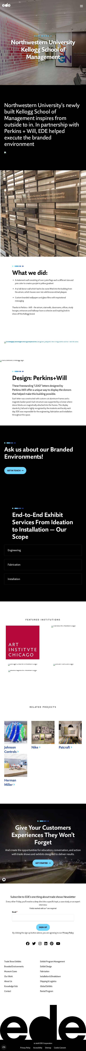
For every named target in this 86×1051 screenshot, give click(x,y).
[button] (81, 6)
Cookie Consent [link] (60, 1048)
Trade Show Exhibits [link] (12, 961)
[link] (6, 4)
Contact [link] (7, 991)
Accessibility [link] (37, 1048)
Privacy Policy (68, 932)
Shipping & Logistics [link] (48, 981)
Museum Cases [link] (10, 971)
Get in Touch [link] (13, 470)
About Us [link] (8, 981)
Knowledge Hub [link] (11, 986)
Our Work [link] (42, 36)
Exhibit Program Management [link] (52, 961)
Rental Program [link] (46, 991)
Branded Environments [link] (14, 966)
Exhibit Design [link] (46, 966)
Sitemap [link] (48, 1048)
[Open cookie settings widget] (3, 1047)
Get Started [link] (41, 863)
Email (14, 912)
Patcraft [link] (64, 747)
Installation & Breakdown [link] (50, 976)
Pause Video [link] (3, 879)
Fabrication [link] (44, 971)
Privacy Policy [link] (25, 1048)
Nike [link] (34, 747)
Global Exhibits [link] (46, 986)
